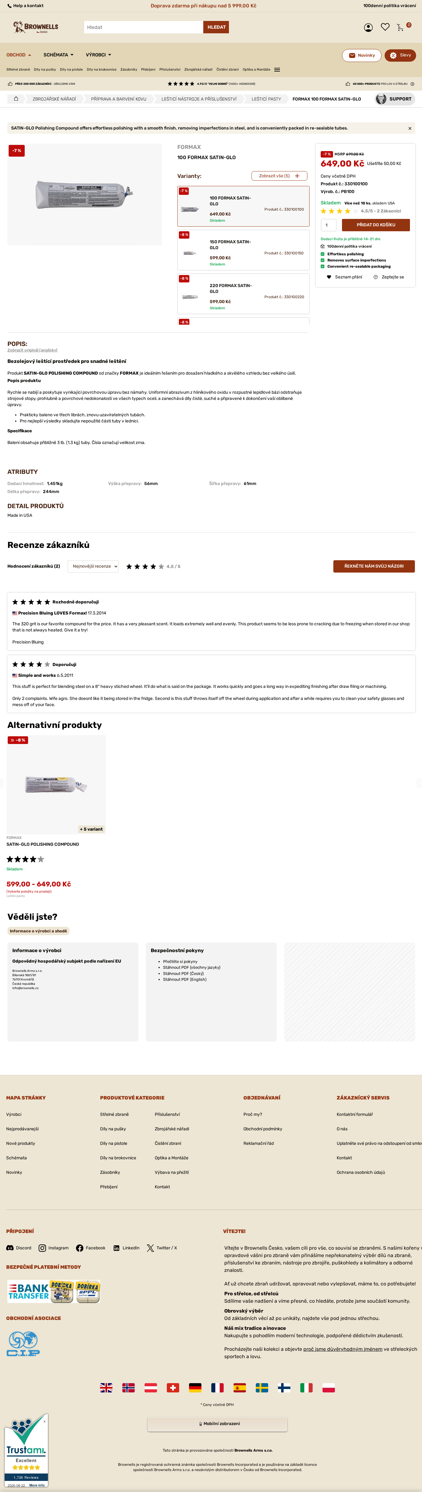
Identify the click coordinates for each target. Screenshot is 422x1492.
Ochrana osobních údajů (361, 1172)
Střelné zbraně (18, 70)
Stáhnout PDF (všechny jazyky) (191, 967)
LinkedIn (131, 1248)
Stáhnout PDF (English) (184, 979)
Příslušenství (169, 70)
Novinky (14, 1172)
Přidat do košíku (376, 225)
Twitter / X (167, 1248)
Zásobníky (128, 70)
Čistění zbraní (228, 70)
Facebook (95, 1248)
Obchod (16, 55)
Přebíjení (148, 70)
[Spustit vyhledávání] (216, 27)
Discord (23, 1248)
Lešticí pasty (15, 896)
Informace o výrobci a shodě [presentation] (38, 931)
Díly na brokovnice (101, 70)
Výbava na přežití (172, 1172)
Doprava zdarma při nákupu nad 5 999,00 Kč (203, 6)
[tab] (38, 931)
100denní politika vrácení (389, 5)
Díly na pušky (45, 70)
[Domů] (14, 99)
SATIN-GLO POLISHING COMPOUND (42, 844)
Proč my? (252, 1114)
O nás (342, 1129)
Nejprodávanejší (22, 1129)
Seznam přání (386, 27)
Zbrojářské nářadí (198, 70)
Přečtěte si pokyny (180, 961)
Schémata (56, 55)
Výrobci (96, 55)
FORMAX (189, 147)
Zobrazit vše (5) (274, 176)
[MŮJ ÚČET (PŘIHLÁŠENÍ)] (370, 27)
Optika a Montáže (256, 70)
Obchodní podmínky (262, 1129)
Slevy (405, 55)
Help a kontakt (28, 5)
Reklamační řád (258, 1143)
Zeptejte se (393, 277)
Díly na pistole (71, 70)
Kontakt (162, 1187)
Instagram (59, 1248)
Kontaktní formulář (355, 1114)
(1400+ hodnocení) (226, 83)
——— (277, 69)
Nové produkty (20, 1143)
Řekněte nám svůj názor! (374, 566)
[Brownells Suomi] (284, 1387)
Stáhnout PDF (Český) (183, 973)
